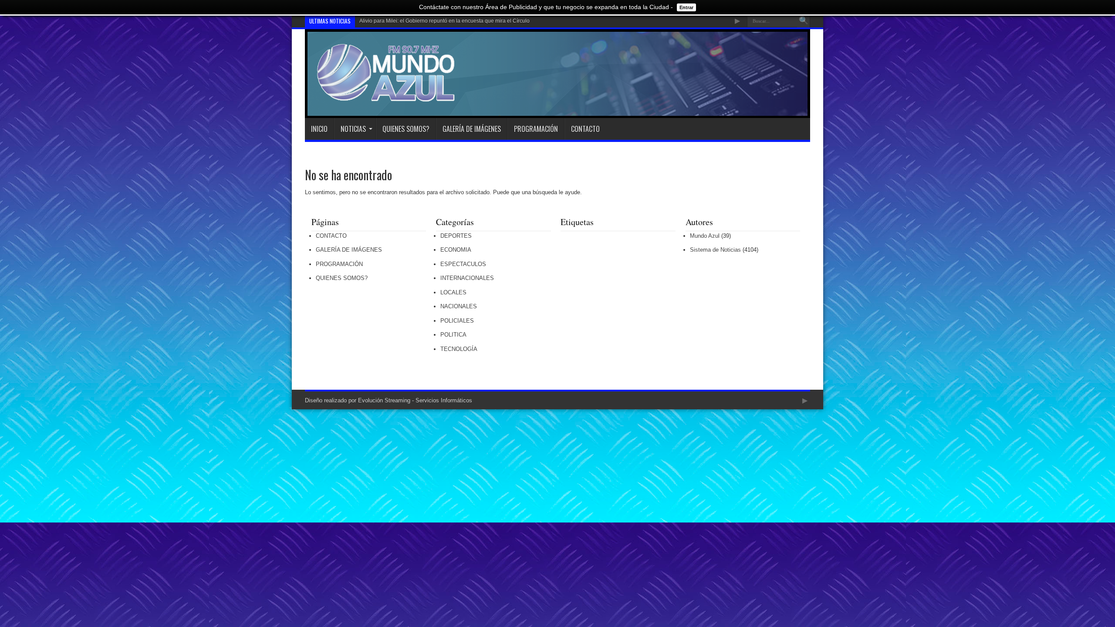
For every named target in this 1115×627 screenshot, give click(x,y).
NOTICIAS (353, 129)
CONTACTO (585, 129)
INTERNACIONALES (467, 278)
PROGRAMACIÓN (536, 129)
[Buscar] (803, 20)
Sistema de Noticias (715, 249)
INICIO (319, 129)
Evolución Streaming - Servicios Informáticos (415, 400)
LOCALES (453, 292)
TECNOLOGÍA (458, 349)
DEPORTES (456, 236)
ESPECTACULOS (463, 264)
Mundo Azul (705, 236)
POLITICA (453, 334)
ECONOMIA (455, 249)
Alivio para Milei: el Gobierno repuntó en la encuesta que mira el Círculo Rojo (450, 21)
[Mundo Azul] (387, 96)
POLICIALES (457, 320)
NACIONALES (458, 306)
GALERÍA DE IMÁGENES (472, 129)
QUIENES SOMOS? (405, 129)
